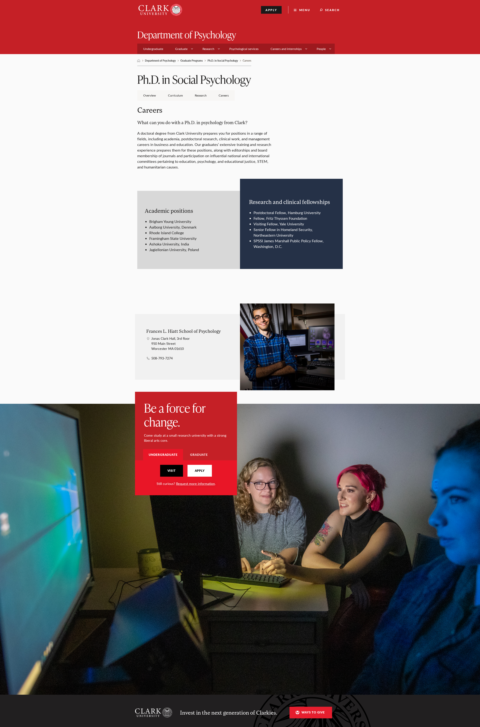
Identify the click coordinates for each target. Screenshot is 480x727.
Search (332, 10)
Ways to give (313, 712)
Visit (171, 471)
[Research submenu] (218, 49)
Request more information (195, 483)
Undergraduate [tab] (163, 454)
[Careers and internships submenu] (306, 49)
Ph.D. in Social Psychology (223, 60)
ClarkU (138, 61)
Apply (271, 10)
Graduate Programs (191, 60)
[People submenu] (330, 49)
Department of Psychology (186, 34)
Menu (304, 10)
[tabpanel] (186, 475)
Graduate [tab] (199, 454)
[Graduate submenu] (192, 49)
